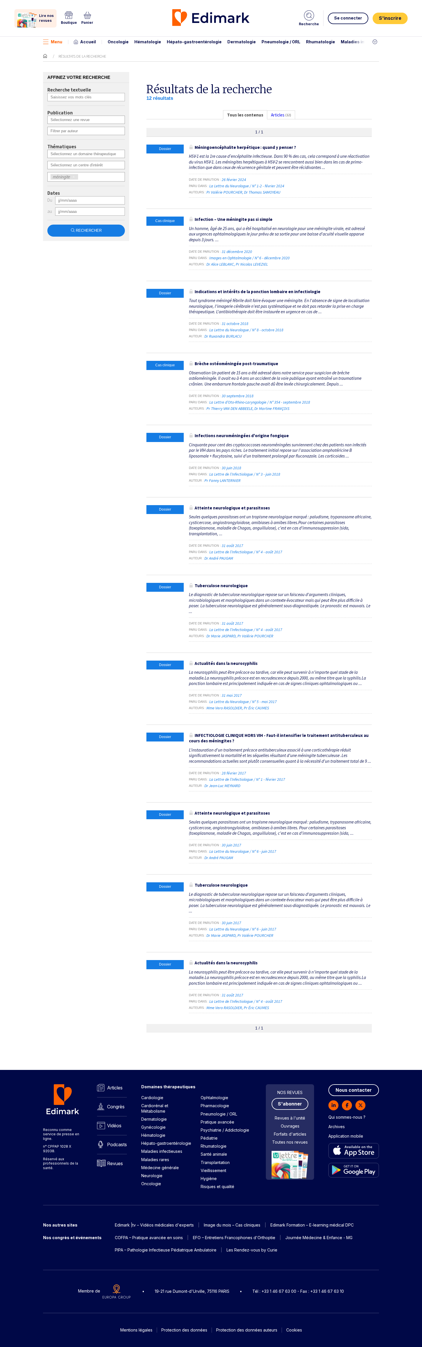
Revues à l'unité (290, 1118)
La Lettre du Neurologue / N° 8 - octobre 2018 (246, 329)
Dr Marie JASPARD (221, 636)
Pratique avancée (217, 1122)
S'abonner (290, 1104)
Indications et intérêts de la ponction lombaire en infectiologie (257, 291)
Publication (60, 113)
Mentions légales (136, 1329)
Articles (115, 1088)
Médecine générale (160, 1167)
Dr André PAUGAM (218, 558)
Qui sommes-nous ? (346, 1117)
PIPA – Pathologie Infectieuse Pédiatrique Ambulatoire (165, 1249)
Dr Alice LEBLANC (220, 264)
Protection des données (184, 1329)
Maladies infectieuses (364, 41)
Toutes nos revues (290, 1142)
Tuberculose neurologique (221, 585)
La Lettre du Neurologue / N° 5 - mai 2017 (243, 701)
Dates (53, 193)
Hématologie (147, 41)
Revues (115, 1163)
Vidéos (114, 1125)
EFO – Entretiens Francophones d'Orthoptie (234, 1237)
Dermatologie (241, 41)
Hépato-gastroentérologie (194, 41)
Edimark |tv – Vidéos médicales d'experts (154, 1225)
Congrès (116, 1106)
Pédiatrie (209, 1138)
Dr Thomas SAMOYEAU (262, 192)
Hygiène (209, 1178)
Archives (336, 1126)
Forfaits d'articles (290, 1134)
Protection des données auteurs (246, 1329)
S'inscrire (390, 18)
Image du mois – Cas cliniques (232, 1225)
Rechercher (89, 230)
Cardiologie (152, 1097)
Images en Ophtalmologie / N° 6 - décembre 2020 (250, 257)
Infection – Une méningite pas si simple (233, 219)
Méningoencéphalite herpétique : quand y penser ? (245, 147)
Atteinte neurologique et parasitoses (232, 508)
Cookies (294, 1329)
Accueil (88, 41)
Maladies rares (155, 1159)
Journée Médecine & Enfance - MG (319, 1237)
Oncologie (118, 41)
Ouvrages (290, 1126)
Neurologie (151, 1175)
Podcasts (117, 1144)
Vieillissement (213, 1170)
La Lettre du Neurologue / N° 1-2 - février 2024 (247, 185)
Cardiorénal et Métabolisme (154, 1108)
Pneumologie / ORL (281, 41)
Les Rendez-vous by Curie (252, 1249)
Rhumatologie (320, 41)
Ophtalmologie (214, 1097)
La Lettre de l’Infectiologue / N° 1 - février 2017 (247, 779)
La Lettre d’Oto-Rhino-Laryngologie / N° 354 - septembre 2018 (260, 402)
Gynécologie (153, 1127)
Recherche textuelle (69, 90)
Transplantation (215, 1162)
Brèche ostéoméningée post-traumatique (236, 363)
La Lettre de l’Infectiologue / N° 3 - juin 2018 (245, 474)
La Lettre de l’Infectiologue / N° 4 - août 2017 (246, 551)
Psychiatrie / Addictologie (225, 1130)
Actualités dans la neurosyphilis (226, 663)
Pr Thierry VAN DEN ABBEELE (229, 408)
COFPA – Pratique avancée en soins (149, 1237)
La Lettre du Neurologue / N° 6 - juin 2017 (243, 851)
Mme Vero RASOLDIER (224, 708)
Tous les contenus (245, 115)
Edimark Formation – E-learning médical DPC (312, 1225)
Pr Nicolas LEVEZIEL (252, 264)
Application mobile (345, 1136)
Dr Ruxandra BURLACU (223, 336)
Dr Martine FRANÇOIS (271, 408)
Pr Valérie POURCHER (224, 192)
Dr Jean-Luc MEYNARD (222, 785)
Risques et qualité (217, 1186)
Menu (56, 41)
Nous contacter (354, 1090)
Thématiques (61, 147)
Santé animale (214, 1154)
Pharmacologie (215, 1105)
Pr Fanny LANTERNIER (222, 480)
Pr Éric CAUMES (256, 708)
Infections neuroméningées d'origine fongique (242, 435)
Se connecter (348, 17)
